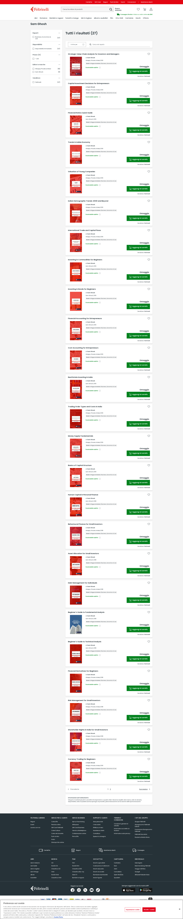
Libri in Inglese (34, 869)
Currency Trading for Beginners (81, 759)
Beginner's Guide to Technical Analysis (84, 642)
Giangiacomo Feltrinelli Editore (142, 825)
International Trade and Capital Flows (84, 230)
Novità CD (54, 866)
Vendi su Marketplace (79, 830)
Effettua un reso (98, 827)
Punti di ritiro (114, 2)
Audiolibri (33, 878)
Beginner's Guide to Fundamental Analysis (86, 612)
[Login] (151, 9)
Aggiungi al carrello (140, 71)
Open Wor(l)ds (118, 875)
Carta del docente (57, 833)
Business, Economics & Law (43, 38)
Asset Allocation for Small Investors (83, 553)
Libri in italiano (35, 863)
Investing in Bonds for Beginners (82, 289)
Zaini (115, 869)
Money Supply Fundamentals (80, 436)
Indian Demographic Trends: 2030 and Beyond (88, 201)
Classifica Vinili (56, 878)
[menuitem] (36, 18)
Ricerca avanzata (118, 9)
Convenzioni (132, 2)
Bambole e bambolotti (100, 875)
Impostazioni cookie (132, 910)
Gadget (137, 872)
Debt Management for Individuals (82, 583)
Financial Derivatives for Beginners (83, 671)
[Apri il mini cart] (145, 9)
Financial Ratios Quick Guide (80, 113)
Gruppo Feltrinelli (140, 822)
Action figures (97, 878)
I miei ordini (97, 824)
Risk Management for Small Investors (84, 700)
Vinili (52, 872)
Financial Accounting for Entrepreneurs (85, 318)
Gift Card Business (78, 827)
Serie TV (74, 875)
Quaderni (117, 878)
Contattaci (96, 833)
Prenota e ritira (55, 824)
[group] (122, 14)
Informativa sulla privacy (122, 833)
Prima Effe (75, 836)
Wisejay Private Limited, (93, 60)
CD (52, 863)
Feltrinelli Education (141, 834)
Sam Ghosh (39, 72)
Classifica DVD (77, 869)
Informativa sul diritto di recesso (121, 829)
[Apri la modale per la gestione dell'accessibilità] (150, 899)
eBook (32, 875)
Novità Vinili (55, 875)
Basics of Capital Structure (80, 465)
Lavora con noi (35, 827)
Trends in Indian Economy (79, 142)
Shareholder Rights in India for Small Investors (88, 730)
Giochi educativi (98, 869)
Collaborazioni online (79, 833)
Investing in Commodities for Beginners (85, 260)
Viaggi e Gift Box (140, 869)
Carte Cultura (55, 830)
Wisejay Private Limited (43, 69)
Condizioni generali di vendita (121, 825)
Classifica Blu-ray (78, 872)
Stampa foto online (57, 842)
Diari (115, 866)
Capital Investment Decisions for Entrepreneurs (88, 83)
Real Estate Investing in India (80, 377)
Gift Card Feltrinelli (57, 827)
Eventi (123, 2)
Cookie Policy (58, 917)
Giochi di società (98, 872)
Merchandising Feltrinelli (142, 866)
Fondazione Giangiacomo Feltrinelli (143, 830)
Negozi (105, 2)
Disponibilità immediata (43, 49)
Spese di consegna (99, 836)
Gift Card (98, 2)
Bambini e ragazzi (78, 878)
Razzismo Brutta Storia (142, 837)
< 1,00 (37, 59)
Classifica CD (55, 869)
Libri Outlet (33, 866)
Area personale (98, 822)
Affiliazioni (75, 824)
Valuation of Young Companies (81, 171)
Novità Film (75, 866)
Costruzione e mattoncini (101, 866)
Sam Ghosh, (89, 119)
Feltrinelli (38, 82)
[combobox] (87, 9)
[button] (111, 9)
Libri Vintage (34, 872)
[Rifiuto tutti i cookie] (179, 909)
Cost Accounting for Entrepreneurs (83, 348)
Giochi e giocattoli (99, 863)
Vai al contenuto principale (39, 2)
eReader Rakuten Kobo (142, 875)
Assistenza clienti (146, 2)
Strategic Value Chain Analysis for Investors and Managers (93, 54)
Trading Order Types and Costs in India (85, 406)
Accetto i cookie (149, 910)
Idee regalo (138, 863)
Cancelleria (117, 872)
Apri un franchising (78, 822)
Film (73, 863)
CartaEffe (89, 2)
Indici (53, 839)
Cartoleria (117, 863)
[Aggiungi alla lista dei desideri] (149, 54)
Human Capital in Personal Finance (83, 495)
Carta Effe (54, 822)
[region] (91, 909)
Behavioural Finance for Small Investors (85, 524)
